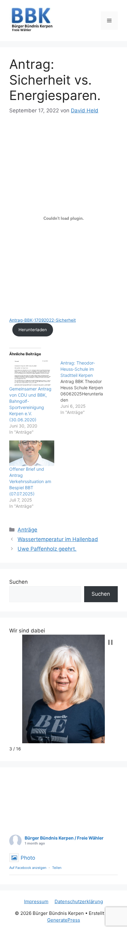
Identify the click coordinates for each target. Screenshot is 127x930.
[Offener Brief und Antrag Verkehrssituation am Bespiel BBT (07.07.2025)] (31, 453)
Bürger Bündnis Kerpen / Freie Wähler (64, 837)
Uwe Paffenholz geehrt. (47, 549)
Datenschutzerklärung (79, 901)
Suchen (18, 582)
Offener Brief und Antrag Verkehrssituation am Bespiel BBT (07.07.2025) (30, 481)
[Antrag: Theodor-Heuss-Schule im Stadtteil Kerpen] (86, 387)
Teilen (56, 867)
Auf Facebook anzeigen (27, 867)
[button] (110, 642)
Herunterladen (32, 329)
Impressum (36, 901)
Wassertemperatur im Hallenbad (58, 539)
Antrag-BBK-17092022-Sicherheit (42, 320)
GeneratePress (63, 920)
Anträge (27, 530)
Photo (28, 858)
